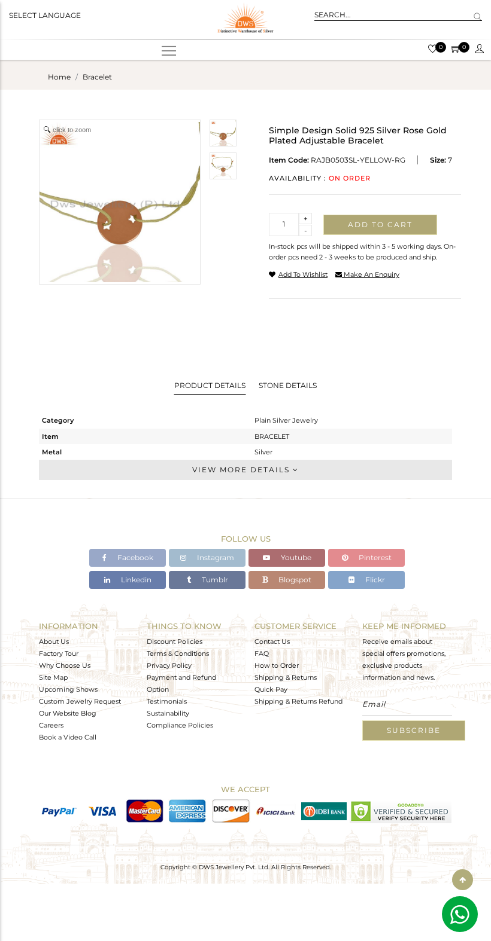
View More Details (242, 469)
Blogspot (294, 579)
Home (59, 76)
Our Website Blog (67, 713)
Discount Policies (174, 641)
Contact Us (272, 641)
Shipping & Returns (285, 677)
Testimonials (167, 701)
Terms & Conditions (178, 653)
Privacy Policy (169, 665)
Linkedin (135, 579)
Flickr (374, 579)
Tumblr (214, 579)
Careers (51, 725)
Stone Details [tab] (288, 385)
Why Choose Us (64, 665)
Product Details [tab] (210, 385)
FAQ (261, 653)
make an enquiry (370, 274)
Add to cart (380, 224)
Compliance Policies (180, 725)
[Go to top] (462, 879)
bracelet (97, 76)
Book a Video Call (67, 737)
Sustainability (168, 713)
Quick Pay (270, 689)
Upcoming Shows (68, 689)
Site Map (53, 677)
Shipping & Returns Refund (298, 701)
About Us (54, 641)
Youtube (295, 557)
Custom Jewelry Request (80, 701)
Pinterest (374, 557)
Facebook (134, 557)
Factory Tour (58, 653)
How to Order (276, 665)
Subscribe (414, 730)
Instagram (214, 557)
